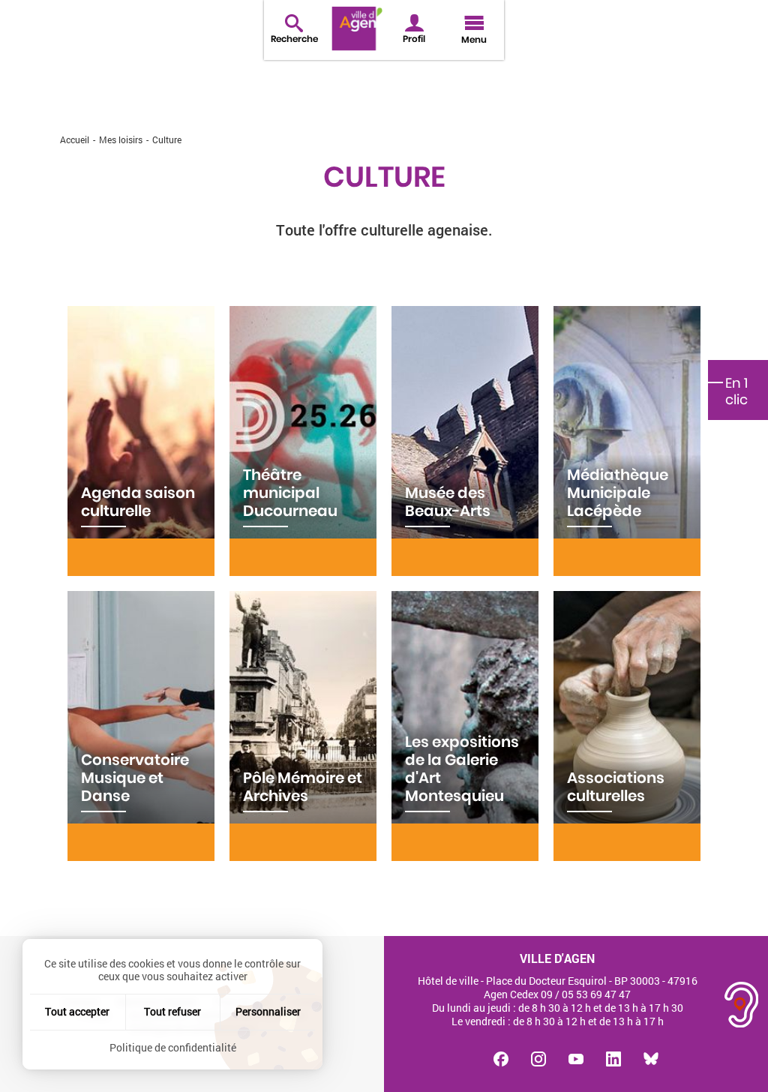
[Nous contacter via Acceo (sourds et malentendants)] (741, 1004)
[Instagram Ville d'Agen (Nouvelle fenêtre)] (538, 1059)
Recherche (294, 38)
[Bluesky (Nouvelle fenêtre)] (651, 1059)
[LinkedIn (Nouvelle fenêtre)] (613, 1059)
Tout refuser (172, 1011)
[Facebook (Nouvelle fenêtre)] (501, 1059)
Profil (414, 38)
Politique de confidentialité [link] (173, 1047)
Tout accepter (77, 1011)
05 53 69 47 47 (596, 994)
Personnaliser (268, 1011)
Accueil (74, 140)
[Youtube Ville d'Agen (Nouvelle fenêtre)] (576, 1059)
